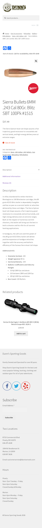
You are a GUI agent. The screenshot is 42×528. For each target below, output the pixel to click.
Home (7, 34)
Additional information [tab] (11, 176)
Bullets (34, 34)
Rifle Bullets (7, 36)
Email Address (8, 405)
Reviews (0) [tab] (7, 183)
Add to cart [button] (21, 333)
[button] (36, 61)
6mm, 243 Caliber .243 (19, 36)
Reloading (27, 34)
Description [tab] (7, 170)
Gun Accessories (16, 34)
